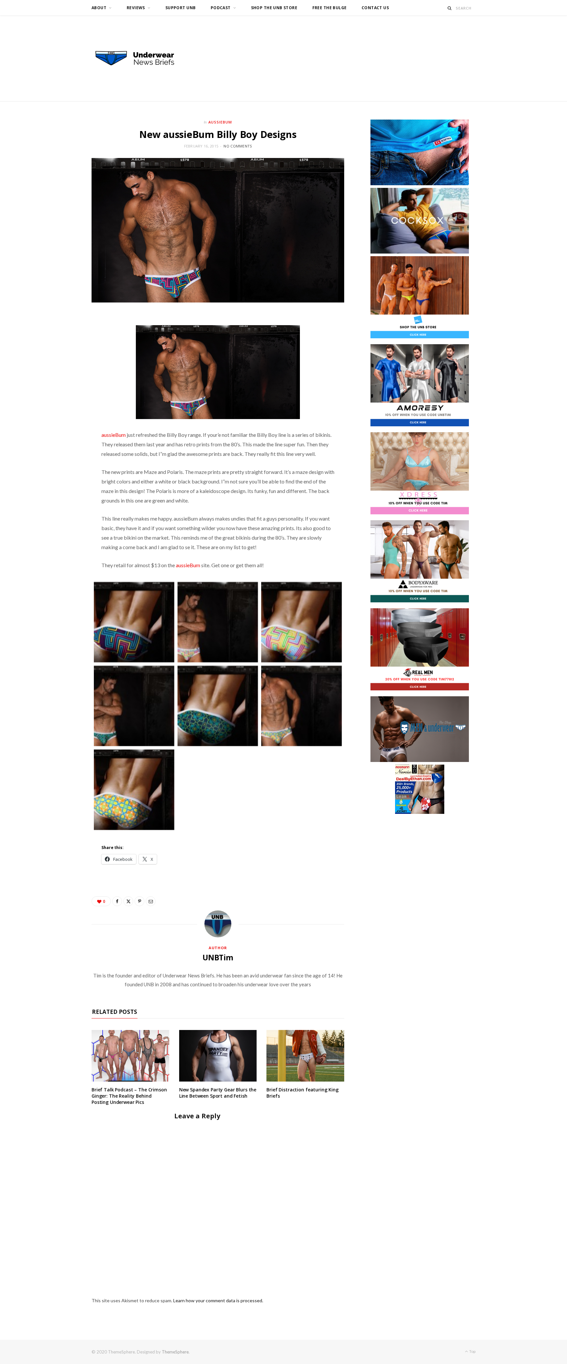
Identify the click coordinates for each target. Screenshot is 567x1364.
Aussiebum (220, 122)
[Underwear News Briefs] (141, 58)
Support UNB (180, 8)
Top (472, 1351)
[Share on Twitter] (128, 901)
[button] (134, 622)
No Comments (237, 146)
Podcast (221, 8)
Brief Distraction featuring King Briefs (302, 1092)
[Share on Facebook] (117, 901)
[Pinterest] (139, 901)
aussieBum (113, 435)
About (99, 8)
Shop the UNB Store (274, 8)
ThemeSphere (175, 1351)
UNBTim (217, 957)
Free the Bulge (329, 8)
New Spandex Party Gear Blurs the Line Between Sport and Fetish (218, 1092)
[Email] (151, 901)
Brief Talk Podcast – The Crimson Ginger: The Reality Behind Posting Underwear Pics (129, 1095)
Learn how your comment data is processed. (218, 1300)
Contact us (375, 8)
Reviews (136, 8)
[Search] (450, 8)
